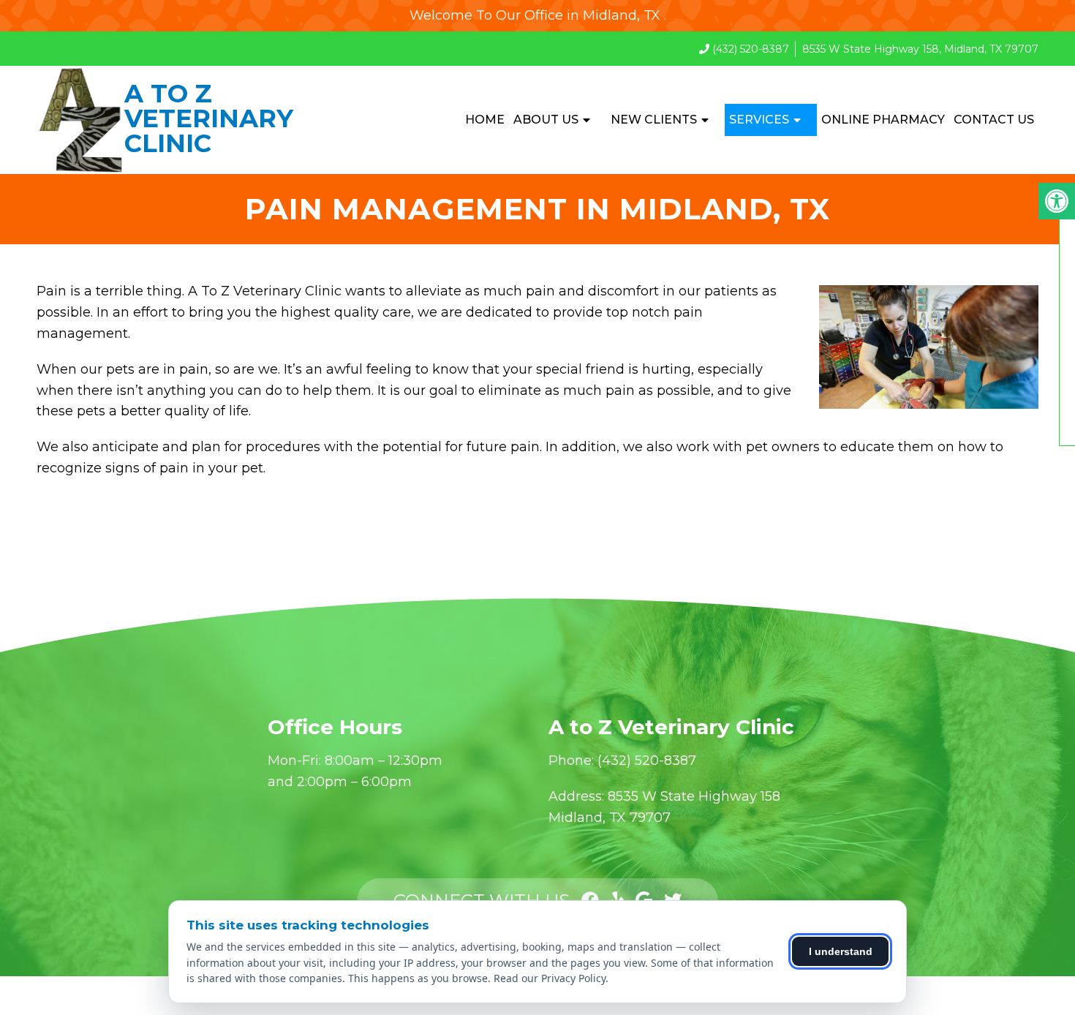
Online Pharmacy (883, 120)
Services (759, 120)
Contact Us (994, 120)
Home (485, 120)
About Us (545, 120)
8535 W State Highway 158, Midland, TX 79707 (920, 49)
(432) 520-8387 (750, 49)
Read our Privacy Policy (550, 978)
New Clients (654, 120)
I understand (840, 951)
